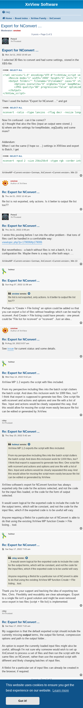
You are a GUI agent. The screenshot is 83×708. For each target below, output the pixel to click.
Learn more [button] (61, 690)
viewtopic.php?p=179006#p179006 (22, 242)
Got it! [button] (22, 700)
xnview (15, 293)
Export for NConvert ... (21, 26)
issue (10, 348)
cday (14, 558)
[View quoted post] (29, 293)
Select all (16, 70)
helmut (15, 444)
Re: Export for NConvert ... (20, 192)
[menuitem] (6, 12)
